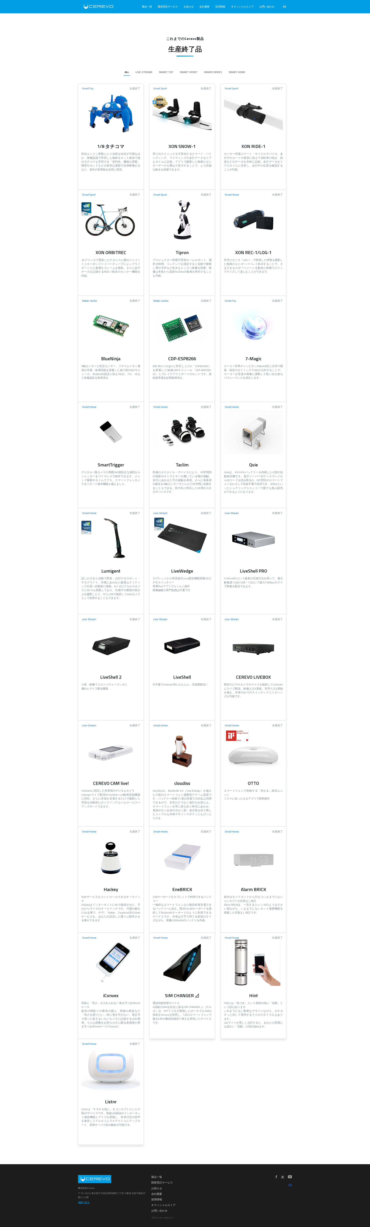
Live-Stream (143, 72)
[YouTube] (290, 1177)
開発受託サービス (168, 6)
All (127, 72)
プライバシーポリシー (162, 1217)
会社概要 (204, 6)
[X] (282, 1177)
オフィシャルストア (242, 6)
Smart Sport (189, 72)
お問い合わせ (266, 6)
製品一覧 (147, 6)
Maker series (213, 72)
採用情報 (220, 6)
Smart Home (237, 72)
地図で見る (84, 1202)
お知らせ (189, 6)
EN (284, 6)
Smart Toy (166, 72)
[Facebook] (276, 1177)
